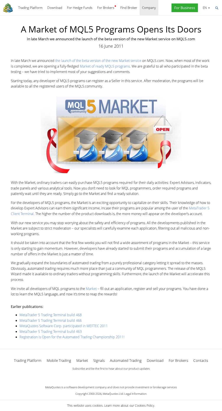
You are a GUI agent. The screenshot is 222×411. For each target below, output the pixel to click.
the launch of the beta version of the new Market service (98, 60)
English (204, 7)
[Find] (216, 7)
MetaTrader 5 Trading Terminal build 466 (51, 320)
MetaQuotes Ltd (113, 394)
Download (54, 7)
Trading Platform (30, 7)
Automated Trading (126, 360)
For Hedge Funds (79, 7)
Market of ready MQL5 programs (105, 66)
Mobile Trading (59, 360)
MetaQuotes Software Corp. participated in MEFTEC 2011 (64, 326)
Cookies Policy (144, 405)
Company (149, 7)
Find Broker (128, 7)
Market (91, 288)
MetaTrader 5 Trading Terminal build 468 (51, 314)
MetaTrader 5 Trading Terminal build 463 (51, 331)
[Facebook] (104, 376)
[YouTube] (118, 376)
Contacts (200, 360)
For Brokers (105, 7)
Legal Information (135, 394)
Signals (99, 360)
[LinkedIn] (111, 376)
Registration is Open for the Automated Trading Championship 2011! (72, 337)
